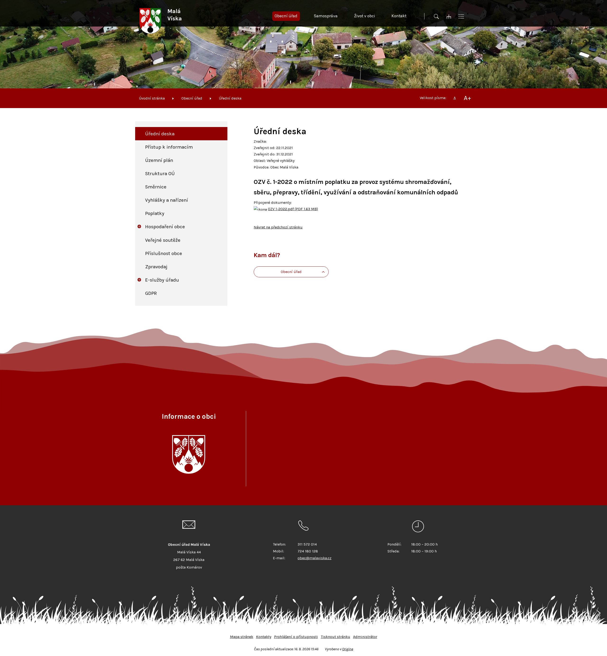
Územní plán (159, 160)
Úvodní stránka (152, 98)
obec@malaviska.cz (314, 558)
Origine (347, 649)
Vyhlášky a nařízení (166, 200)
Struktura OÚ (160, 173)
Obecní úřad (191, 98)
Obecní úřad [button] (286, 16)
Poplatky (154, 213)
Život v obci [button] (364, 16)
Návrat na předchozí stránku (278, 227)
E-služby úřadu (162, 280)
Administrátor (365, 636)
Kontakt (398, 16)
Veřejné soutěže (162, 240)
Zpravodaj (156, 266)
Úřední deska (230, 98)
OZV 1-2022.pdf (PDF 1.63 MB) (293, 209)
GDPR (151, 293)
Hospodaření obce (165, 226)
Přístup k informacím (169, 147)
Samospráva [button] (326, 16)
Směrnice (155, 187)
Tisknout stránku (335, 636)
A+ (467, 98)
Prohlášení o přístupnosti (296, 636)
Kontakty (263, 636)
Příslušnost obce (163, 253)
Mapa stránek (241, 636)
